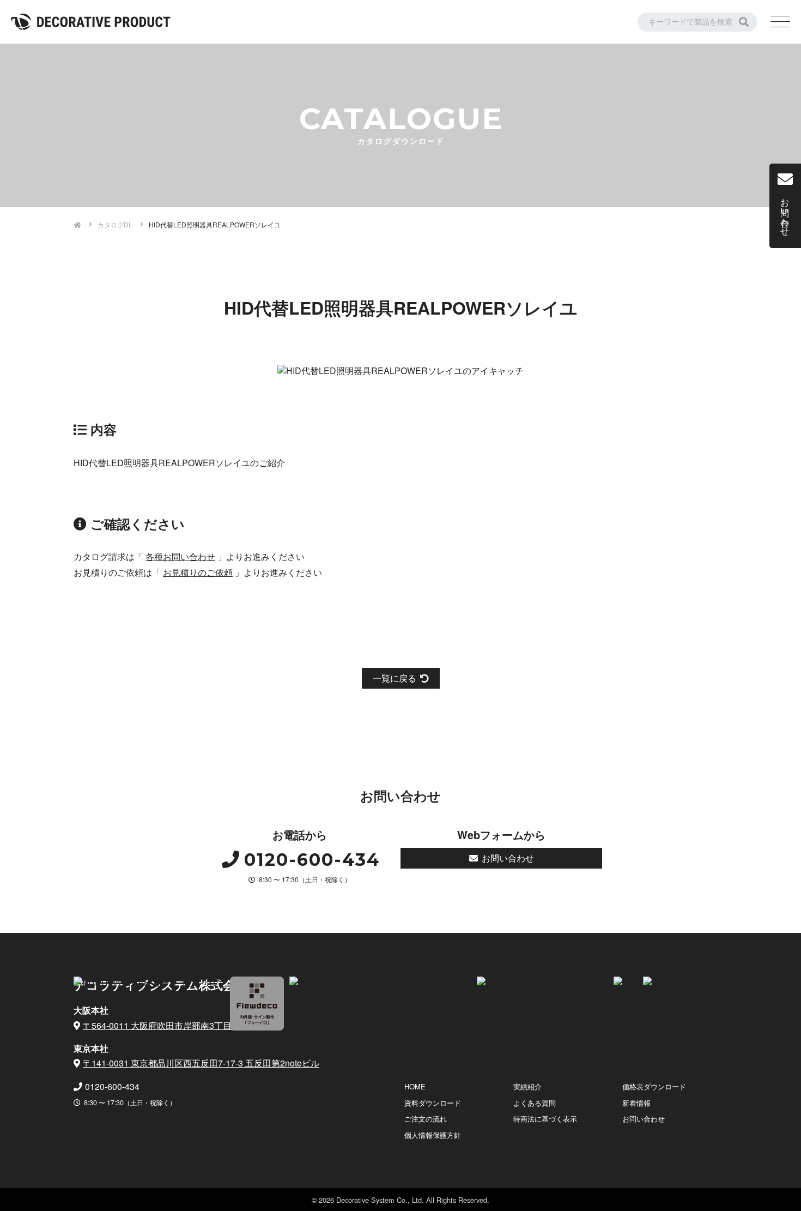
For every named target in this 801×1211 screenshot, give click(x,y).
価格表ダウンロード (654, 1086)
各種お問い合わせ (180, 556)
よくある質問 (534, 1103)
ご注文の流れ (425, 1118)
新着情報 (636, 1103)
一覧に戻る (394, 678)
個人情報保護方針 (432, 1135)
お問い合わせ (508, 858)
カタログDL (115, 224)
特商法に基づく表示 (545, 1118)
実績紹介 (527, 1086)
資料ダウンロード (432, 1103)
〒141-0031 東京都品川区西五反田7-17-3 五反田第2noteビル (201, 1063)
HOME (415, 1086)
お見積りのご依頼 (198, 572)
